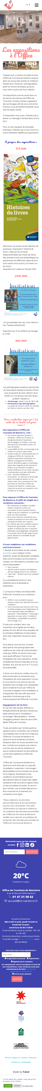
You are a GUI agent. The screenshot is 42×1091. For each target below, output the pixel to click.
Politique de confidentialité (21, 1062)
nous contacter (26, 939)
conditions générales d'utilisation (23, 970)
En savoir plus (27, 1086)
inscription (7, 553)
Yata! (26, 1071)
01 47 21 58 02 (22, 897)
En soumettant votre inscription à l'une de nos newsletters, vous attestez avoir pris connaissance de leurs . (21, 969)
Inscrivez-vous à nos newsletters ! (21, 950)
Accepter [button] (8, 1086)
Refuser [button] (17, 1086)
